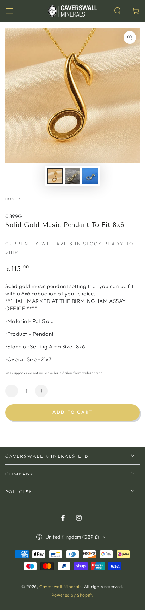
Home (11, 199)
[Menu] (9, 11)
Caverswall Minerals (60, 586)
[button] (117, 11)
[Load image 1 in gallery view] (55, 176)
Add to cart (72, 412)
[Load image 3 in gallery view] (90, 176)
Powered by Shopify (73, 595)
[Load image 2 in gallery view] (72, 176)
